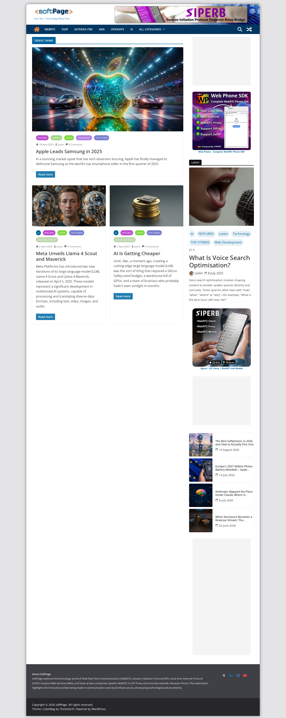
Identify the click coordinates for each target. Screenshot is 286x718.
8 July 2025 (215, 273)
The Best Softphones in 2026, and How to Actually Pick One (234, 443)
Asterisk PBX (83, 29)
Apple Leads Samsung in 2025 (69, 151)
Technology (83, 137)
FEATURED (42, 137)
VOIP (65, 29)
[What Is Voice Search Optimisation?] (221, 197)
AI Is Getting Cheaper (137, 253)
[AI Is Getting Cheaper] (146, 205)
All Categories (150, 29)
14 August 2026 (229, 450)
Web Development (47, 239)
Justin (61, 144)
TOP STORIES (102, 137)
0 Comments (75, 144)
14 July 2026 (227, 475)
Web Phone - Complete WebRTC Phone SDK (221, 151)
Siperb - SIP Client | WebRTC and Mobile (221, 368)
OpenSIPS (117, 29)
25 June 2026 (227, 525)
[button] (163, 29)
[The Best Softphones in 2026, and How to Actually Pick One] (200, 444)
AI (131, 29)
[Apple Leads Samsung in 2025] (107, 89)
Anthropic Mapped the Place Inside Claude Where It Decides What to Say (234, 493)
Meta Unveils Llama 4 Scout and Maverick (66, 256)
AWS (102, 29)
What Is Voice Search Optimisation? (219, 261)
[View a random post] (249, 29)
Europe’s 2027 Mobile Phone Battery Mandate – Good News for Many (234, 468)
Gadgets (56, 137)
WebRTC (50, 29)
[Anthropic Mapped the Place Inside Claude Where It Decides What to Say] (200, 495)
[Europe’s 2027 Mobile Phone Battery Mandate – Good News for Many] (200, 470)
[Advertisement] (221, 61)
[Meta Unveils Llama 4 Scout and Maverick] (69, 205)
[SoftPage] (36, 29)
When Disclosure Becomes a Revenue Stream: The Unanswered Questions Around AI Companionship (233, 518)
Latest (69, 137)
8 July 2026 (226, 500)
